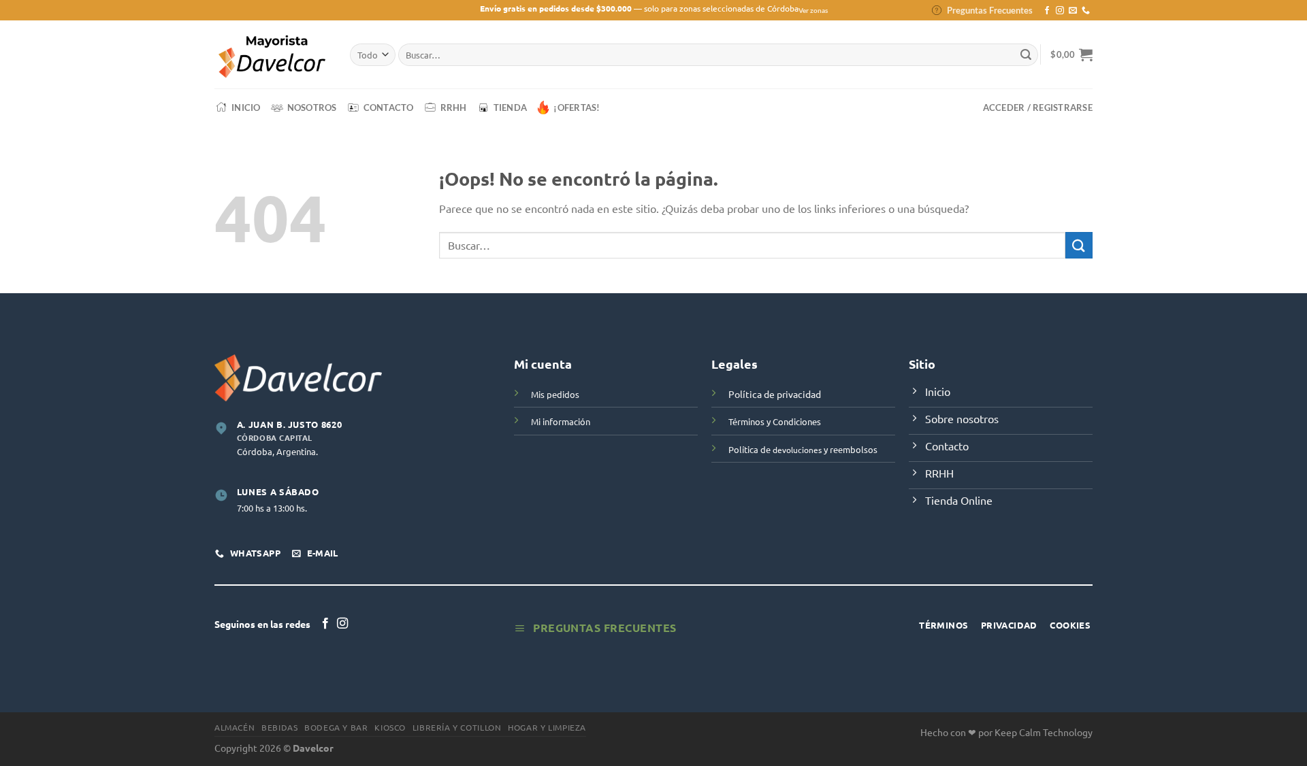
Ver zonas (813, 10)
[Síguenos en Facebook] (1047, 11)
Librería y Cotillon (457, 727)
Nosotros (312, 107)
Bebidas (279, 727)
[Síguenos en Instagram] (1060, 11)
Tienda (511, 107)
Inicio (246, 107)
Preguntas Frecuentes (990, 10)
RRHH (453, 107)
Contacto (389, 107)
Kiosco (390, 727)
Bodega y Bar (336, 727)
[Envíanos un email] (1073, 11)
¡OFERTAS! (576, 107)
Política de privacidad (774, 394)
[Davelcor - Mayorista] (271, 54)
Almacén (234, 727)
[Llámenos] (1086, 11)
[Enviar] (1025, 55)
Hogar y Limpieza (547, 727)
